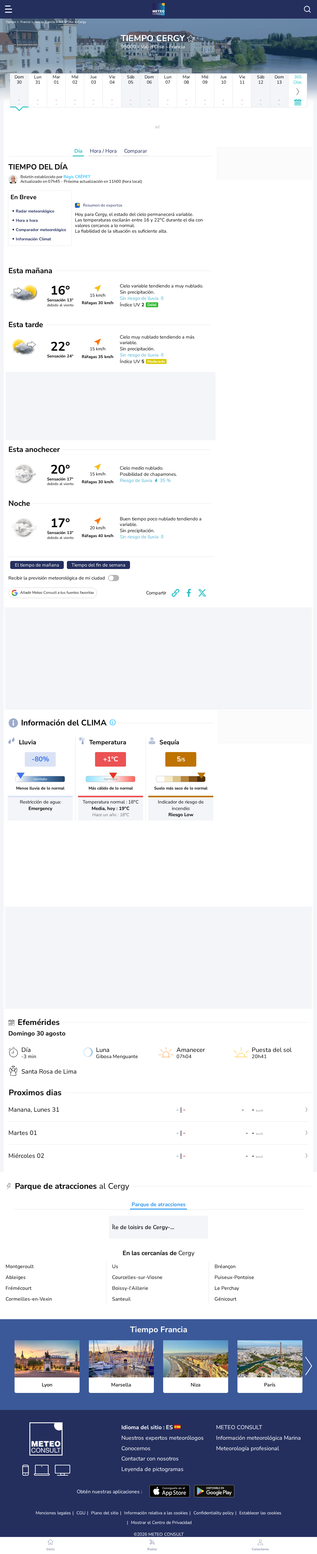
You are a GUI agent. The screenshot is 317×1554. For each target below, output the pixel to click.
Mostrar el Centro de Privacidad (161, 1522)
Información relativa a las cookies (156, 1513)
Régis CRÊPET (76, 177)
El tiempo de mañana (37, 565)
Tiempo (11, 22)
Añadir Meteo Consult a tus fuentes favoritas (57, 592)
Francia (25, 22)
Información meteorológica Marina (258, 1438)
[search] (307, 9)
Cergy (82, 22)
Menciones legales (53, 1513)
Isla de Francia (45, 22)
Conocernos (135, 1448)
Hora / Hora (103, 151)
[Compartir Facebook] (189, 593)
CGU (80, 1513)
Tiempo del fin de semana (98, 565)
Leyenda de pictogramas (152, 1469)
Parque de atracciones (158, 1204)
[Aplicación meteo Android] (214, 1492)
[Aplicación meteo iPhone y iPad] (170, 1492)
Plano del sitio (105, 1513)
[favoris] (191, 38)
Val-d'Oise (66, 22)
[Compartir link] (176, 593)
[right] (308, 1366)
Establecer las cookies (260, 1513)
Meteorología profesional (247, 1448)
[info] (112, 723)
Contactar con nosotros (150, 1458)
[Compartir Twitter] (202, 593)
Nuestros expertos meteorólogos (162, 1438)
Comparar (135, 151)
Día (78, 151)
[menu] (10, 9)
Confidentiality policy (213, 1513)
